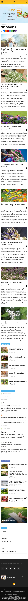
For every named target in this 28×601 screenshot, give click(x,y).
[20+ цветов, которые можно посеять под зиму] (14, 117)
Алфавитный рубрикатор (9, 551)
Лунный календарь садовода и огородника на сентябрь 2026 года (17, 357)
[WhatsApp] (12, 31)
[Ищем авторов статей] (14, 515)
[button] (26, 2)
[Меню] (2, 2)
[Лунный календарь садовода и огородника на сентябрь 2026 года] (4, 358)
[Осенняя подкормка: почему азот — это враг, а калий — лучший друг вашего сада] (4, 466)
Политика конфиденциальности (11, 594)
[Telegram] (10, 31)
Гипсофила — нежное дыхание (12, 322)
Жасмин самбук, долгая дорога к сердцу (10, 405)
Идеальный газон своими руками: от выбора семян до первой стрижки (17, 490)
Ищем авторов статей (8, 520)
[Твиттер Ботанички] (14, 568)
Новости (4, 535)
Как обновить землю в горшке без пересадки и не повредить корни (17, 365)
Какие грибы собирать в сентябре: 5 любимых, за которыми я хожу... (16, 349)
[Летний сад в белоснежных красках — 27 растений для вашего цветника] (14, 40)
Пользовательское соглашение (19, 591)
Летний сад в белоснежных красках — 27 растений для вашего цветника (14, 51)
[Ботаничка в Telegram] (10, 568)
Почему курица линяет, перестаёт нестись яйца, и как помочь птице (18, 373)
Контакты (21, 594)
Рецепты (4, 545)
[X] (14, 31)
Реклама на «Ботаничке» (6, 591)
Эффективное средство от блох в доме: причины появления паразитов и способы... (18, 483)
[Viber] (16, 31)
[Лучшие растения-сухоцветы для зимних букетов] (14, 233)
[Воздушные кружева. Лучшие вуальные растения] (14, 273)
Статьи (4, 531)
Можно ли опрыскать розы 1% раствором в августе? (13, 398)
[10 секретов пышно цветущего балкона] (14, 155)
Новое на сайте (5, 344)
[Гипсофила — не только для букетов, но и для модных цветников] (14, 75)
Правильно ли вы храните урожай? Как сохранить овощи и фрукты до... (18, 381)
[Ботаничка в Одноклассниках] (2, 568)
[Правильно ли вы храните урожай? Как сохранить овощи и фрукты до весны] (4, 382)
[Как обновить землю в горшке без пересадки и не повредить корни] (4, 366)
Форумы (4, 548)
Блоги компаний (6, 460)
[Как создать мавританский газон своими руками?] (14, 195)
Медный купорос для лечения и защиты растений (13, 396)
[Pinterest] (8, 31)
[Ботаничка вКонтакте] (6, 568)
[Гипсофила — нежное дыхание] (14, 313)
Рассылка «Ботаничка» (14, 589)
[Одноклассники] (6, 31)
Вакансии (22, 589)
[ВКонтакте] (4, 31)
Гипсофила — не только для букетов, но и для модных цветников (11, 86)
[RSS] (18, 568)
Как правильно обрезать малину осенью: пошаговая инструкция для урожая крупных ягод (18, 498)
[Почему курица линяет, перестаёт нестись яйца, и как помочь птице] (4, 374)
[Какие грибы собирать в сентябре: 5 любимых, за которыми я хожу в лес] (4, 350)
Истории (4, 538)
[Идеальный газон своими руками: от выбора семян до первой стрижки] (4, 491)
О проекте (5, 589)
